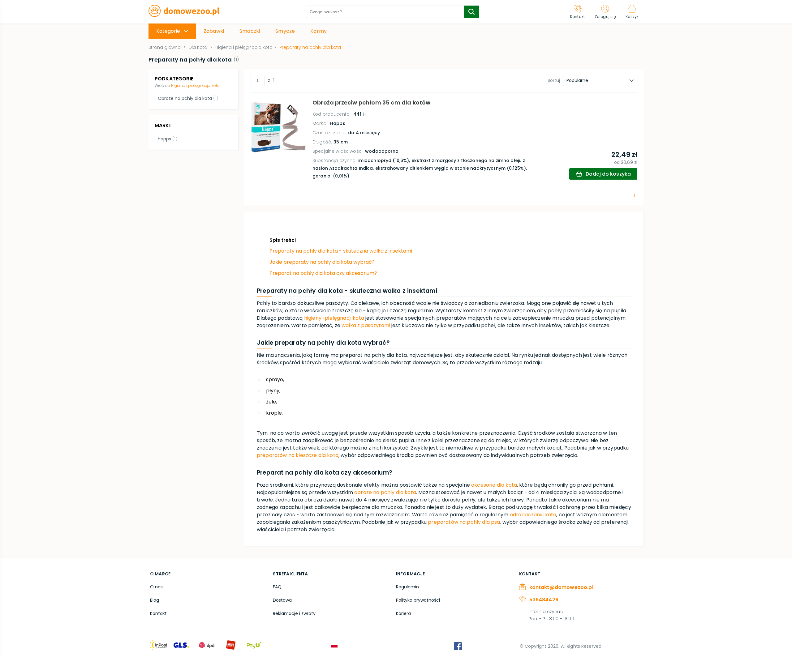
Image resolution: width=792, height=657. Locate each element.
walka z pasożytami (366, 325)
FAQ (277, 587)
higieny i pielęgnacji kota (334, 318)
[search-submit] (471, 12)
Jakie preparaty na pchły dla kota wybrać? (322, 262)
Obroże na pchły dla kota (188, 98)
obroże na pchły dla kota (385, 492)
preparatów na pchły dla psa (464, 522)
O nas (156, 587)
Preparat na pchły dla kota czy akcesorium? (323, 273)
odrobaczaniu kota (533, 514)
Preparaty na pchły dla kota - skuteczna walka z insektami (340, 250)
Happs (167, 139)
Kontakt (158, 613)
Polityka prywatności (418, 600)
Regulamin (407, 587)
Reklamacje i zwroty (294, 613)
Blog (154, 600)
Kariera (403, 613)
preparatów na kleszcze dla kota (297, 455)
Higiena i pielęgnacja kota (195, 85)
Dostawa (282, 600)
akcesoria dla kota (494, 484)
